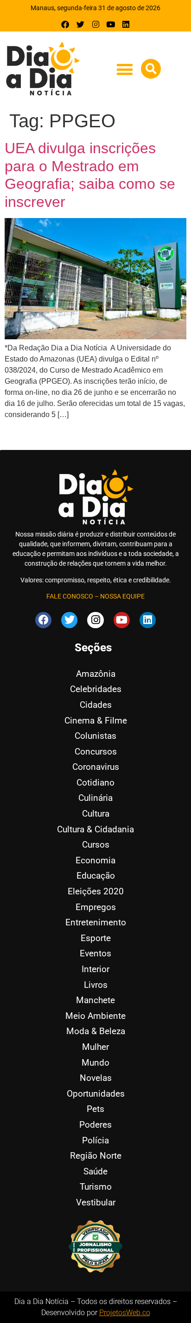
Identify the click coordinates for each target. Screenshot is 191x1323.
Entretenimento (95, 922)
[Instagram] (96, 24)
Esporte (96, 938)
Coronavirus (95, 766)
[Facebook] (65, 24)
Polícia (95, 1140)
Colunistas (95, 735)
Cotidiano (95, 782)
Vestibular (95, 1202)
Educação (95, 875)
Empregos (96, 907)
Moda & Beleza (95, 1031)
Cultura (95, 813)
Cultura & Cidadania (95, 829)
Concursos (96, 751)
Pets (95, 1109)
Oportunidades (96, 1093)
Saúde (95, 1171)
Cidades (96, 704)
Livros (96, 985)
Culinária (95, 798)
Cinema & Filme (95, 720)
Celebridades (95, 689)
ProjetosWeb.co (124, 1312)
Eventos (95, 953)
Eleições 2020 (96, 891)
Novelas (96, 1078)
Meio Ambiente (95, 1016)
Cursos (95, 844)
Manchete (95, 1000)
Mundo (95, 1062)
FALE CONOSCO (69, 596)
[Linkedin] (126, 24)
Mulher (95, 1047)
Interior (95, 969)
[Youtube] (110, 24)
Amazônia (95, 673)
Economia (95, 860)
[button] (124, 69)
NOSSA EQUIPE (122, 596)
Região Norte (95, 1155)
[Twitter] (80, 24)
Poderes (95, 1124)
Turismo (96, 1186)
